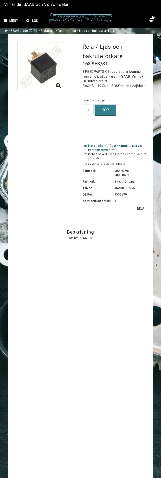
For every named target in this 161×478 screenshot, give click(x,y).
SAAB (15, 30)
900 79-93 (30, 30)
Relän (62, 30)
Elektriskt (48, 30)
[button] (58, 86)
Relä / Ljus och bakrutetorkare (92, 30)
